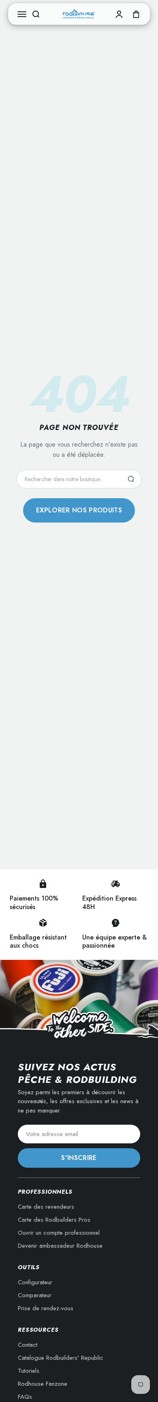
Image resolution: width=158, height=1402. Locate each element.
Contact (27, 1344)
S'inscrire (78, 1157)
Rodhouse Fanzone (42, 1383)
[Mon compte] (119, 14)
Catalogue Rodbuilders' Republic (60, 1357)
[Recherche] (130, 479)
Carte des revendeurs (46, 1206)
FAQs (25, 1396)
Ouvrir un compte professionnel (59, 1232)
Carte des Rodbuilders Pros (54, 1219)
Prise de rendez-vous (45, 1308)
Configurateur (35, 1282)
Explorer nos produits (79, 510)
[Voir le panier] (136, 14)
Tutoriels (28, 1370)
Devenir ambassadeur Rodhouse (60, 1245)
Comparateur (34, 1295)
